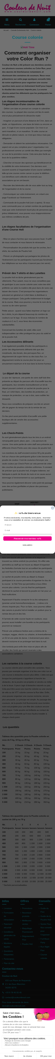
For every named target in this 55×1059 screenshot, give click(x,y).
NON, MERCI (27, 545)
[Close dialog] (52, 508)
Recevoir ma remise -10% (27, 538)
